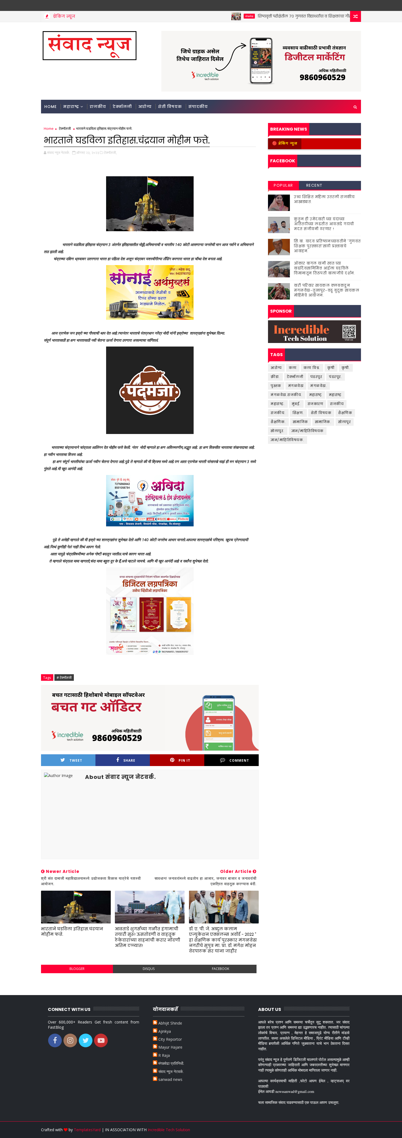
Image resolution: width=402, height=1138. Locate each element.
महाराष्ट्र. (278, 403)
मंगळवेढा (229, 16)
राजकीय (98, 106)
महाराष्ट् (315, 394)
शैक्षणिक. (278, 422)
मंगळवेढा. (318, 385)
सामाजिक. (323, 422)
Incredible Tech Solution (169, 1129)
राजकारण (316, 403)
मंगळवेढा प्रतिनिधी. (171, 1063)
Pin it (184, 760)
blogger (77, 968)
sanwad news (170, 1079)
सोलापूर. (278, 431)
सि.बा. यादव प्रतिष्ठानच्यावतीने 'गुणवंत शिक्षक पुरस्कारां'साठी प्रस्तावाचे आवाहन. (327, 246)
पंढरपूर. (335, 376)
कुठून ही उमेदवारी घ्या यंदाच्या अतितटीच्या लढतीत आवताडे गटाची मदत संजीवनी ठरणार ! (324, 223)
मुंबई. (296, 403)
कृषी (331, 367)
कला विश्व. (312, 367)
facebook (220, 968)
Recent (314, 185)
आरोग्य (145, 106)
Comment (239, 760)
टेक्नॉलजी (122, 106)
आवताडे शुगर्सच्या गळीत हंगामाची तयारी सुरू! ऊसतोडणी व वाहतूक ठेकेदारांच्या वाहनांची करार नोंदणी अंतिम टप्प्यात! (147, 937)
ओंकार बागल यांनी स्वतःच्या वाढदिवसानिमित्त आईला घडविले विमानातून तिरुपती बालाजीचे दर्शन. (324, 268)
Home (50, 106)
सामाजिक (300, 422)
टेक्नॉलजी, (110, 152)
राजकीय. (278, 412)
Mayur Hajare (170, 1047)
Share (129, 760)
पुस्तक (276, 385)
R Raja (164, 1055)
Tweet (75, 760)
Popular (283, 185)
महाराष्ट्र (71, 106)
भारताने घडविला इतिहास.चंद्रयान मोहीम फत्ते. (72, 931)
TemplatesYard (87, 1129)
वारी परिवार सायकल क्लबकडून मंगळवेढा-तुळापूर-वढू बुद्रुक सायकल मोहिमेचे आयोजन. (326, 290)
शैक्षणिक (345, 412)
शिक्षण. (298, 412)
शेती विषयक (170, 106)
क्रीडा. (275, 376)
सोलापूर (344, 422)
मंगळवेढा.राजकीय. (286, 394)
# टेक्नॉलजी (64, 677)
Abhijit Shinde (170, 1023)
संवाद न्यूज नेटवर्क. (170, 1071)
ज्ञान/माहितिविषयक (308, 431)
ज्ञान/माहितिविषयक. (287, 440)
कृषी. (346, 367)
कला (293, 367)
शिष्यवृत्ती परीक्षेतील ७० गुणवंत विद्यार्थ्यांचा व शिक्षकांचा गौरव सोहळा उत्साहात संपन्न (304, 16)
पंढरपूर (316, 376)
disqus (149, 968)
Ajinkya (164, 1031)
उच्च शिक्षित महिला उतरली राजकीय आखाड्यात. (324, 199)
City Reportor (170, 1039)
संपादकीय (198, 106)
